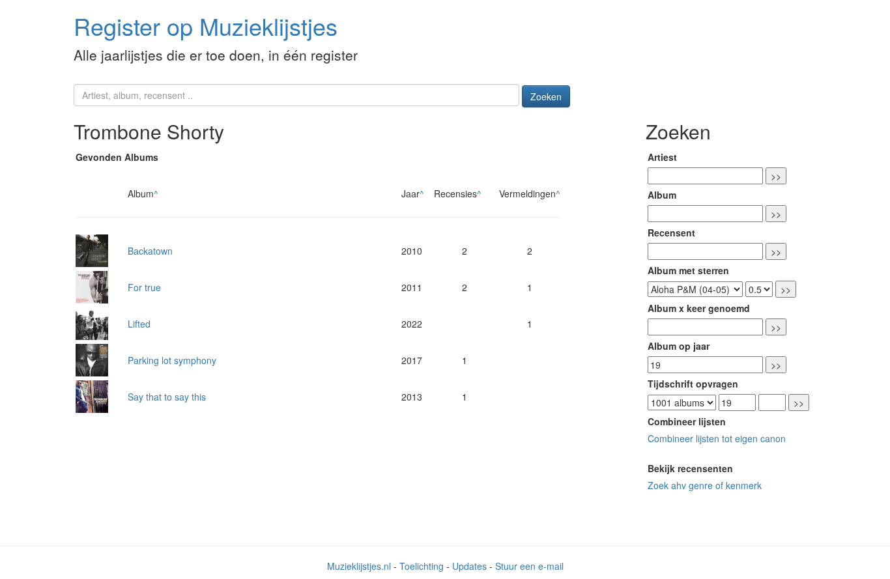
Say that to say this (167, 396)
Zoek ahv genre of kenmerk (705, 485)
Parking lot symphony (172, 360)
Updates (469, 565)
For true (144, 287)
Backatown (150, 250)
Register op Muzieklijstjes (205, 25)
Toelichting (421, 565)
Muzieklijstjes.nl (359, 565)
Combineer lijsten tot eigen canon (717, 438)
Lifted (139, 323)
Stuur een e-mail (529, 565)
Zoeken (546, 96)
